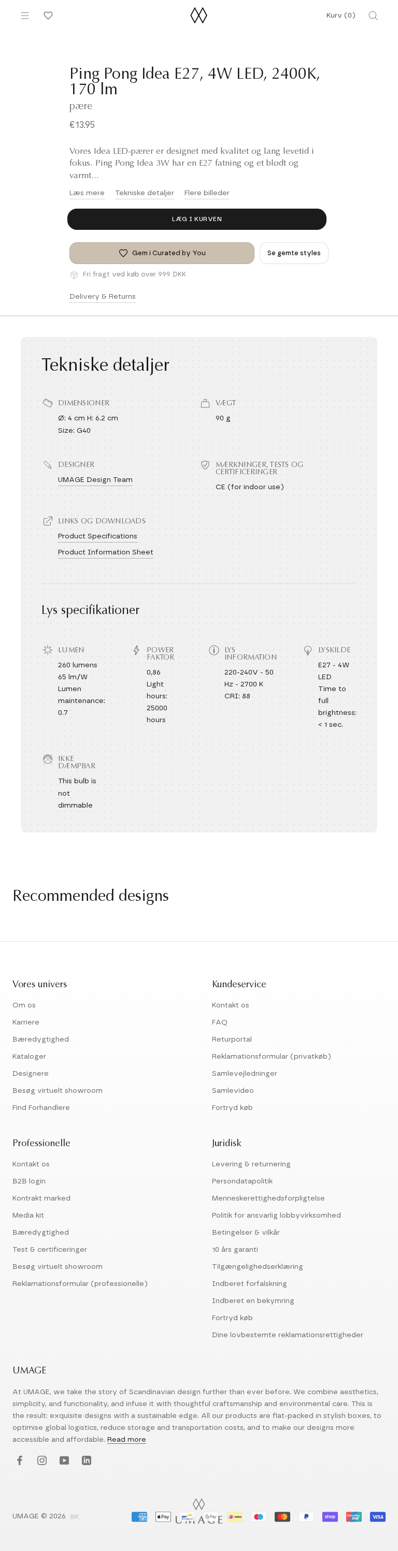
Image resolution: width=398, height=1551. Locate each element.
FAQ (220, 1022)
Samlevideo (233, 1090)
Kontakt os (230, 1005)
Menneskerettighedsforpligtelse (268, 1198)
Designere (30, 1073)
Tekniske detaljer (144, 193)
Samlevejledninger (244, 1073)
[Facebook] (18, 1461)
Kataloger (29, 1056)
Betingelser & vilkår (246, 1232)
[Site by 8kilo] (74, 1517)
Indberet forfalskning (249, 1283)
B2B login (29, 1181)
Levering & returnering (251, 1164)
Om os (24, 1005)
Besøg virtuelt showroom (57, 1090)
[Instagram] (41, 1461)
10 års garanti (235, 1249)
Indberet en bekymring (253, 1301)
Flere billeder (207, 193)
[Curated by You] (46, 15)
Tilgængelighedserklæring (257, 1266)
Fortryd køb (232, 1107)
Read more (126, 1439)
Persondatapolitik (242, 1181)
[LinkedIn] (85, 1461)
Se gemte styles (294, 253)
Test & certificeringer (49, 1249)
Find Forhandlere (41, 1107)
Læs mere (87, 193)
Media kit (28, 1215)
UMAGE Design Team (95, 480)
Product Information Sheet (105, 552)
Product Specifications (97, 536)
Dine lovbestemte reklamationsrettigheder (287, 1335)
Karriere (25, 1022)
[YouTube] (63, 1461)
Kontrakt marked (41, 1198)
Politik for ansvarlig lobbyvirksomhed (276, 1215)
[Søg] (373, 15)
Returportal (232, 1039)
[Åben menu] (25, 15)
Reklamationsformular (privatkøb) (271, 1056)
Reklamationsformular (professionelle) (80, 1283)
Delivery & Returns (102, 296)
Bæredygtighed (40, 1039)
